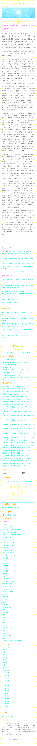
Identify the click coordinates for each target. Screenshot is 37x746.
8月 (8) (5, 649)
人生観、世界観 (7, 586)
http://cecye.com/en (7, 716)
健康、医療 (5, 589)
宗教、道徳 (5, 558)
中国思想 (5, 573)
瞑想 (4, 602)
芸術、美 (5, 599)
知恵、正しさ (6, 597)
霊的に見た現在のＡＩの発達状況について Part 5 (16, 394)
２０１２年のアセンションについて (12, 372)
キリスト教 (5, 565)
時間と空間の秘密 (7, 584)
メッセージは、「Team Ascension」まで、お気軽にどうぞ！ (17, 481)
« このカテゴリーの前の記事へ (10, 258)
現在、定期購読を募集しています (10, 507)
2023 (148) (6, 675)
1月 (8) (5, 667)
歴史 (8, 253)
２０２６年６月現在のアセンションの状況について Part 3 (18, 440)
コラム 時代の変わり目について (10, 303)
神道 (4, 576)
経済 (4, 615)
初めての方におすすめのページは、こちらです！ (15, 362)
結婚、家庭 (5, 604)
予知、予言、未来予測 (8, 581)
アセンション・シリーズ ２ (10, 542)
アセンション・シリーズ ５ (10, 550)
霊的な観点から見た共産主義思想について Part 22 (16, 458)
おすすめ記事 (6, 521)
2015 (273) (6, 696)
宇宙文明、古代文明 (8, 591)
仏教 (4, 560)
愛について (5, 594)
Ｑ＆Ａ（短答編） (7, 635)
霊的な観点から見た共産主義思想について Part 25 (16, 450)
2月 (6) (5, 665)
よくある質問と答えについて (10, 364)
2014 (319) (6, 698)
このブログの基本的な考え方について (12, 359)
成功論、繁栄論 (7, 607)
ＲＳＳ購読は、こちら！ (10, 515)
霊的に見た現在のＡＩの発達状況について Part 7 (16, 391)
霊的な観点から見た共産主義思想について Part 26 (16, 447)
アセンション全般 (7, 527)
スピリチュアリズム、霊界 (21, 251)
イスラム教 (5, 568)
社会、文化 (5, 612)
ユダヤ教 (5, 563)
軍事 (27, 253)
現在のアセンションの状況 (18, 253)
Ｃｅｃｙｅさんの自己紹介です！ (11, 375)
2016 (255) (6, 693)
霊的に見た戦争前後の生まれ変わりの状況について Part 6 (18, 264)
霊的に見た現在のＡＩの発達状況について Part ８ (16, 389)
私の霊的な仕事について (9, 537)
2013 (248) (6, 701)
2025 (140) (6, 670)
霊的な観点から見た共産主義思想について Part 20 (16, 463)
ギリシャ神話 (6, 578)
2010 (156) (6, 709)
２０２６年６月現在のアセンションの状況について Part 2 (18, 442)
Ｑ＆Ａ (5, 633)
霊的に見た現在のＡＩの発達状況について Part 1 (16, 404)
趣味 (4, 638)
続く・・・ (6, 241)
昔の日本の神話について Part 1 (10, 299)
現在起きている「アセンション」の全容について (15, 370)
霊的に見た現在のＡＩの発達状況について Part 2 (16, 401)
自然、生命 (5, 625)
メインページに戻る (18, 271)
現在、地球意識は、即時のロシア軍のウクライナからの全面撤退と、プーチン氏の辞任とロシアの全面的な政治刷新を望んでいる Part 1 (18, 294)
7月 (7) (5, 652)
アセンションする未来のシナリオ (11, 529)
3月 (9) (5, 662)
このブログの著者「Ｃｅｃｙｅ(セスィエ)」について (16, 352)
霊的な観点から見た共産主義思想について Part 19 (16, 466)
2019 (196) (6, 685)
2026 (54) (6, 647)
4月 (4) (5, 659)
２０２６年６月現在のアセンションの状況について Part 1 (18, 445)
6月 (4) (5, 654)
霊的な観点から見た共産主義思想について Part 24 (16, 453)
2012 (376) (6, 703)
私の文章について (7, 367)
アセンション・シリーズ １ (10, 540)
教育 (4, 622)
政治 (4, 609)
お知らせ (5, 524)
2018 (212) (6, 688)
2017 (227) (6, 691)
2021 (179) (6, 680)
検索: (3, 473)
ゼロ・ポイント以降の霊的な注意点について (14, 534)
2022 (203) (6, 678)
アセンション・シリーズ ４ (10, 547)
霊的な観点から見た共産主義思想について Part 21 (16, 460)
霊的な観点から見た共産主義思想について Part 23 (16, 455)
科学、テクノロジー (8, 628)
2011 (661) (6, 706)
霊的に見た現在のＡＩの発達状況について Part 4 (16, 396)
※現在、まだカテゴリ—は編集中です (12, 640)
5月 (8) (5, 657)
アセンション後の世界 (8, 553)
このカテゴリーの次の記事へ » (26, 258)
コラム (4, 630)
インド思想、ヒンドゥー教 (10, 571)
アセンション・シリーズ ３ (10, 545)
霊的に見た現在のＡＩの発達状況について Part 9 (16, 386)
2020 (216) (6, 683)
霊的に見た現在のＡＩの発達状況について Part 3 (16, 399)
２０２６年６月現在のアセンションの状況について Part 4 (18, 437)
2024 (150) (6, 672)
